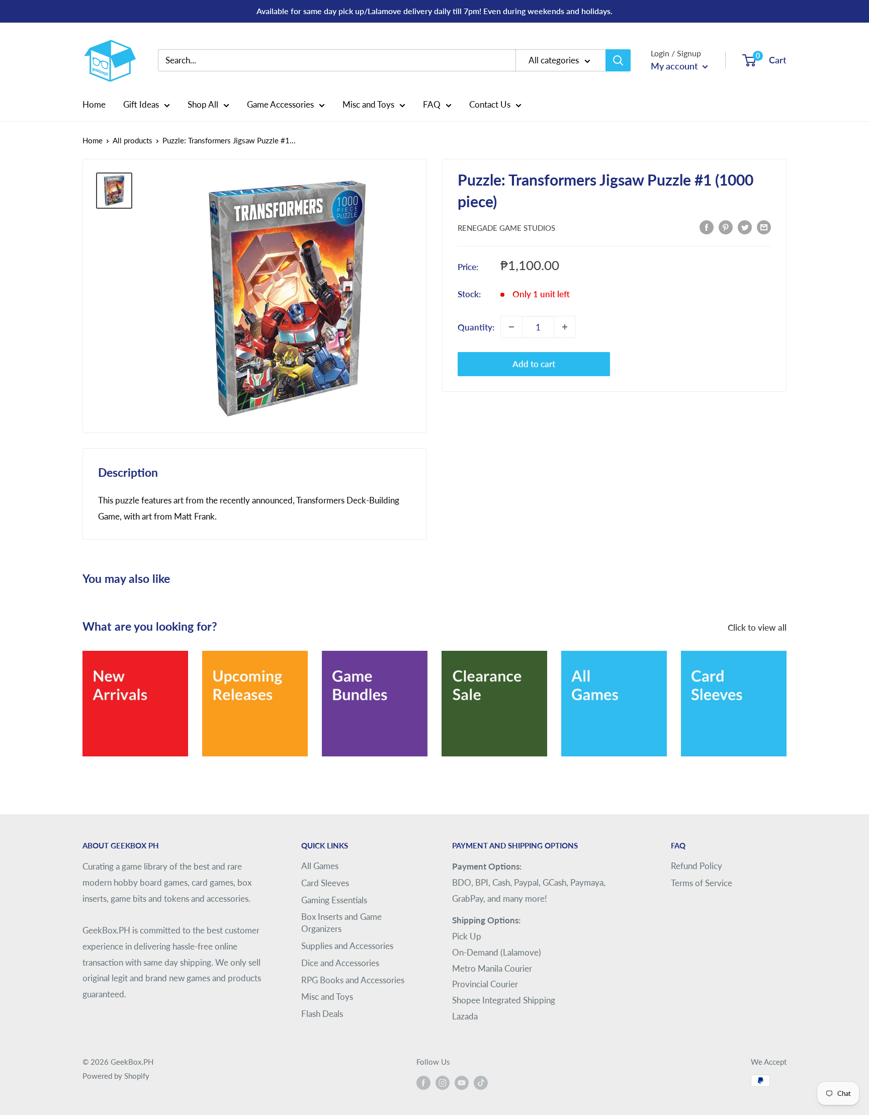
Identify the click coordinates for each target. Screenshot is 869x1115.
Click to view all (758, 627)
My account (675, 65)
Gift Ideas (141, 104)
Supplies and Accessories (347, 945)
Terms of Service (701, 883)
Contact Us (489, 104)
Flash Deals (322, 1013)
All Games (319, 866)
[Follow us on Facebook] (423, 1082)
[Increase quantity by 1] (564, 326)
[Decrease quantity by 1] (511, 326)
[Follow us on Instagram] (443, 1082)
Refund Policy (696, 866)
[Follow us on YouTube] (462, 1082)
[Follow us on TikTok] (481, 1082)
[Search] (618, 60)
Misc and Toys (368, 104)
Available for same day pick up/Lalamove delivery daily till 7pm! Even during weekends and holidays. (434, 11)
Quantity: (476, 326)
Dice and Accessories (340, 963)
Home (94, 104)
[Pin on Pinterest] (726, 227)
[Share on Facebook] (707, 227)
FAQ (432, 104)
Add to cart (533, 364)
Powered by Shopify (115, 1075)
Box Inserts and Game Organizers (341, 922)
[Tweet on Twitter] (745, 227)
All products (132, 140)
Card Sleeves (325, 883)
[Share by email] (764, 227)
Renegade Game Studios (506, 227)
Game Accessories (280, 104)
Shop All (203, 104)
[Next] (786, 697)
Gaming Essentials (334, 900)
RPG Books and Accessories (352, 980)
